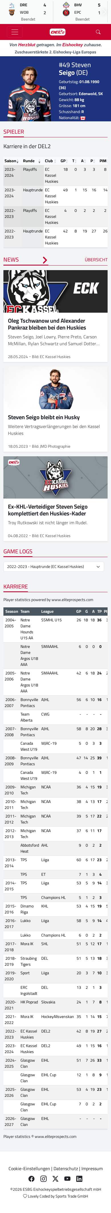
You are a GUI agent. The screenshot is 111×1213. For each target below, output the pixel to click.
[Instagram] (43, 1178)
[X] (55, 1178)
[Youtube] (67, 1178)
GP (63, 160)
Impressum (92, 1168)
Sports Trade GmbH (72, 1196)
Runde (28, 160)
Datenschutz (66, 1168)
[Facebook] (31, 1178)
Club (49, 160)
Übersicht (96, 259)
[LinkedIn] (79, 1178)
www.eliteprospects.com (72, 599)
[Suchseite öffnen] (98, 32)
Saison (10, 160)
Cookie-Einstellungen (29, 1168)
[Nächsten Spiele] (104, 12)
